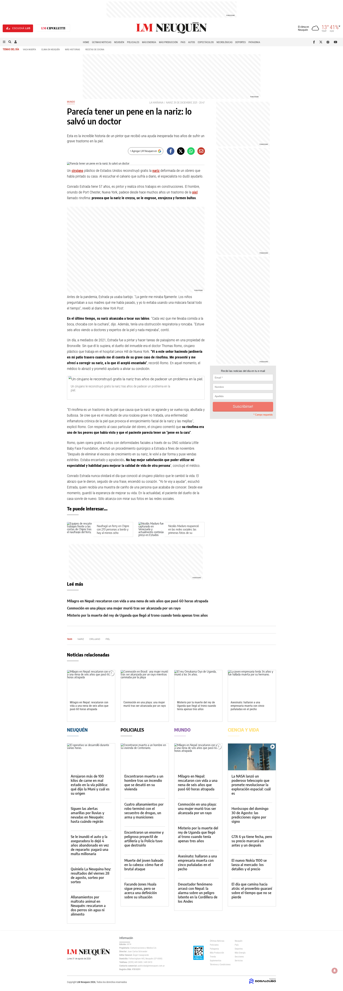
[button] (4, 42)
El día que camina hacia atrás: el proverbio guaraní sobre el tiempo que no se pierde (252, 890)
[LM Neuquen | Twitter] (321, 42)
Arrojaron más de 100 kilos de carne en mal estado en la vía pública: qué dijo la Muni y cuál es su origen (90, 784)
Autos (191, 42)
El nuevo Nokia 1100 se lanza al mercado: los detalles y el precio (249, 864)
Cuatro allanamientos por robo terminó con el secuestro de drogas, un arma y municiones (143, 810)
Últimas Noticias (101, 42)
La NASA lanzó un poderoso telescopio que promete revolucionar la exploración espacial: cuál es (251, 784)
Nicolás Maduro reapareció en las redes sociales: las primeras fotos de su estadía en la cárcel (183, 531)
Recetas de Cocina (94, 49)
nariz (156, 170)
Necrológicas (224, 42)
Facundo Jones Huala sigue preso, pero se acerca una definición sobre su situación (140, 890)
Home (86, 42)
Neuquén (119, 42)
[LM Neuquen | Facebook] (314, 42)
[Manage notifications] (334, 970)
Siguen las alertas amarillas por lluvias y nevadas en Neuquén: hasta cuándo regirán (87, 814)
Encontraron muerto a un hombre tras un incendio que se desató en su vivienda (143, 782)
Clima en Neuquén (50, 49)
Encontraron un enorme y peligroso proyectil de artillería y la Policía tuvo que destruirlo (144, 838)
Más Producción (168, 42)
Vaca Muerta (29, 49)
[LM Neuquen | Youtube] (335, 42)
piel (195, 192)
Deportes (240, 42)
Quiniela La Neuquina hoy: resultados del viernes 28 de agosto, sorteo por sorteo (91, 875)
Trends (213, 957)
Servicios (239, 961)
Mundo (71, 101)
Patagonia (254, 42)
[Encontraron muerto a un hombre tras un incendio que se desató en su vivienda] (145, 756)
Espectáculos (206, 42)
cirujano (77, 170)
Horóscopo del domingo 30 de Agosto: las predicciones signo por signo (250, 814)
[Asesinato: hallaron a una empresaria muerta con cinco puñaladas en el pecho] (252, 683)
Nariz (169, 102)
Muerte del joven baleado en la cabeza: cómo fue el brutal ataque (143, 864)
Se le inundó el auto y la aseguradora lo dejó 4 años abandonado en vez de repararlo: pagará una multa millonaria (90, 845)
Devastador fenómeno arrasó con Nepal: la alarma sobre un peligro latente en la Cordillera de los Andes (197, 892)
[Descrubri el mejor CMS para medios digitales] (262, 984)
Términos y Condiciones (219, 964)
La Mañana (156, 102)
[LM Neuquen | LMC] (53, 28)
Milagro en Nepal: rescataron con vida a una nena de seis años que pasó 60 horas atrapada (137, 601)
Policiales (133, 42)
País (183, 42)
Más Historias (72, 49)
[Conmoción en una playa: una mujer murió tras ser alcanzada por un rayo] (145, 683)
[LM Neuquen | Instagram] (328, 42)
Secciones (239, 957)
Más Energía (149, 42)
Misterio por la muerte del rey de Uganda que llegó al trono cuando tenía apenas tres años (137, 615)
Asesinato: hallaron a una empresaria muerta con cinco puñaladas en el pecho (247, 706)
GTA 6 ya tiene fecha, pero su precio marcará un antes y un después (252, 840)
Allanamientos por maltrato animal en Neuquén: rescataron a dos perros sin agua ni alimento (88, 905)
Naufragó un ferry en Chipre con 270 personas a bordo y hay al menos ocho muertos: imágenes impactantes (113, 533)
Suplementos (215, 961)
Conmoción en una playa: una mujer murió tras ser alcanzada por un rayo (124, 608)
